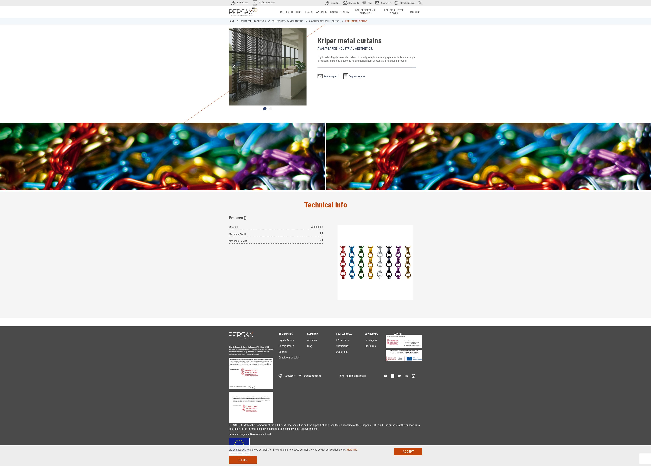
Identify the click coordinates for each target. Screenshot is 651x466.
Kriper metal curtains (356, 21)
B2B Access (342, 340)
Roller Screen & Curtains (253, 21)
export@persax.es (312, 375)
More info (352, 449)
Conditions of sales (289, 357)
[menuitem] (290, 12)
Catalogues (371, 340)
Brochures (370, 346)
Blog (309, 346)
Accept (408, 451)
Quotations (342, 352)
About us (312, 340)
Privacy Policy (286, 346)
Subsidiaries (342, 346)
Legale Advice (286, 340)
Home (232, 21)
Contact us (289, 375)
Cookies (283, 352)
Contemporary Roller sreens (324, 21)
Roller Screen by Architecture (287, 21)
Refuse (243, 460)
